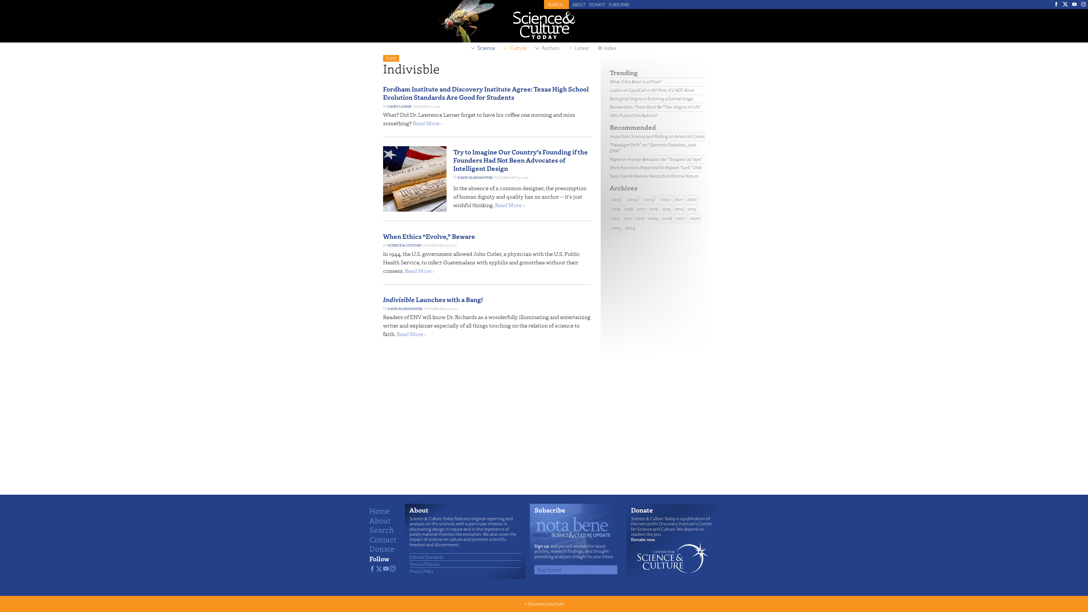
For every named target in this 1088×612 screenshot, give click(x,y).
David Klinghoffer (475, 177)
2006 (695, 218)
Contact (382, 539)
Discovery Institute (546, 604)
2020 (692, 199)
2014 (679, 209)
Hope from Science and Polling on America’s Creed (657, 136)
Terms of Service (424, 564)
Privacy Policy (421, 571)
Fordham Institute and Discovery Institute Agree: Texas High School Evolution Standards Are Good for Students (486, 93)
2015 (666, 209)
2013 (691, 209)
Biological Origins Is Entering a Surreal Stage (651, 98)
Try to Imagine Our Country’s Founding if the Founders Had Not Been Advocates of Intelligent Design (520, 160)
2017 (641, 209)
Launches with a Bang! (433, 299)
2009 (653, 218)
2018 (628, 209)
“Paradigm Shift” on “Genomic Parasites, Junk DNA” (653, 148)
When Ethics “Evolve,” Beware (429, 236)
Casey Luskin (399, 106)
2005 (616, 228)
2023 (649, 199)
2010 (640, 218)
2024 (633, 199)
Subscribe (619, 4)
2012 (615, 218)
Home (379, 510)
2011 (628, 218)
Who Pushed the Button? (633, 115)
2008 (667, 218)
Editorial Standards (426, 557)
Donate (597, 4)
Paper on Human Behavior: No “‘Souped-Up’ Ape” (656, 159)
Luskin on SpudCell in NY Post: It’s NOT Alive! (652, 90)
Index (610, 48)
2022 (666, 199)
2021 (679, 199)
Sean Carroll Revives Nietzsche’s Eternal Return (654, 176)
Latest (581, 48)
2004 (630, 228)
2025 (616, 199)
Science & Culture (404, 245)
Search (381, 529)
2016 (653, 209)
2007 (681, 218)
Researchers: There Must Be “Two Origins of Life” (655, 107)
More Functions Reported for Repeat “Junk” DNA (656, 167)
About (579, 4)
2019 (615, 209)
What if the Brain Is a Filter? (636, 81)
